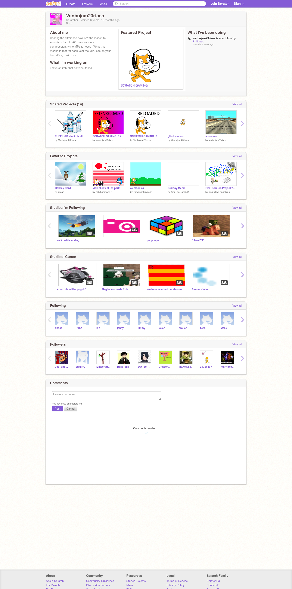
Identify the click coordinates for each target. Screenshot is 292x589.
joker (162, 328)
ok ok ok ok (137, 188)
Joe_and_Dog (62, 367)
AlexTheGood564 (180, 191)
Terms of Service (177, 581)
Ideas (103, 3)
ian (98, 328)
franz (79, 328)
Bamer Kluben (200, 289)
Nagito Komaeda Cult (115, 289)
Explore (87, 3)
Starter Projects (136, 581)
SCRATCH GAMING (134, 85)
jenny (120, 328)
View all (237, 104)
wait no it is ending (68, 240)
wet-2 (224, 328)
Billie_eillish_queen (124, 367)
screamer (211, 136)
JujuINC (80, 367)
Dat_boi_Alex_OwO (145, 367)
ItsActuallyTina (186, 367)
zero (202, 328)
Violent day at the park (106, 188)
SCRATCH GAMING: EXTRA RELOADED (108, 136)
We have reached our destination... (166, 289)
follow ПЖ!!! (199, 240)
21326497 (206, 367)
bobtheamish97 (104, 191)
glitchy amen (175, 136)
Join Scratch (220, 3)
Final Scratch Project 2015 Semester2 (221, 188)
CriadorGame (166, 367)
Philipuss (198, 41)
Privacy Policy (175, 585)
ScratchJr (213, 585)
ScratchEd (213, 581)
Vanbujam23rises (67, 140)
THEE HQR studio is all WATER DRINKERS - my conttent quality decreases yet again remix (70, 136)
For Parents (53, 585)
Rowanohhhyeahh (142, 191)
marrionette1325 (228, 367)
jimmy (141, 328)
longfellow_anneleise (219, 191)
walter (183, 328)
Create (70, 3)
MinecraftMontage (103, 367)
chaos (58, 328)
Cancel (70, 408)
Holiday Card (63, 188)
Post (57, 408)
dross (61, 191)
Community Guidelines (100, 581)
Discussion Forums (98, 585)
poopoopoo (153, 240)
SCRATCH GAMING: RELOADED (145, 136)
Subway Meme (177, 188)
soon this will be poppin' (71, 289)
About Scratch (55, 581)
